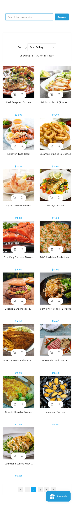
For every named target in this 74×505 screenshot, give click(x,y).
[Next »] (53, 489)
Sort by (22, 47)
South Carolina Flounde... (18, 360)
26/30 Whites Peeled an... (55, 257)
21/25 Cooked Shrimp (18, 205)
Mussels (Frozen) (55, 412)
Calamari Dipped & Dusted (55, 153)
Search (61, 17)
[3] (33, 37)
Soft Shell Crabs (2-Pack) (55, 308)
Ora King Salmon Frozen (18, 257)
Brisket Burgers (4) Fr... (18, 308)
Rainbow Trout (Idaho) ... (55, 102)
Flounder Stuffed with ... (18, 463)
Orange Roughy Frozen (18, 412)
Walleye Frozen (55, 205)
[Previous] (20, 489)
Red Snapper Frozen (18, 102)
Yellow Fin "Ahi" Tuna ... (55, 360)
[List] (39, 37)
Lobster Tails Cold (18, 153)
